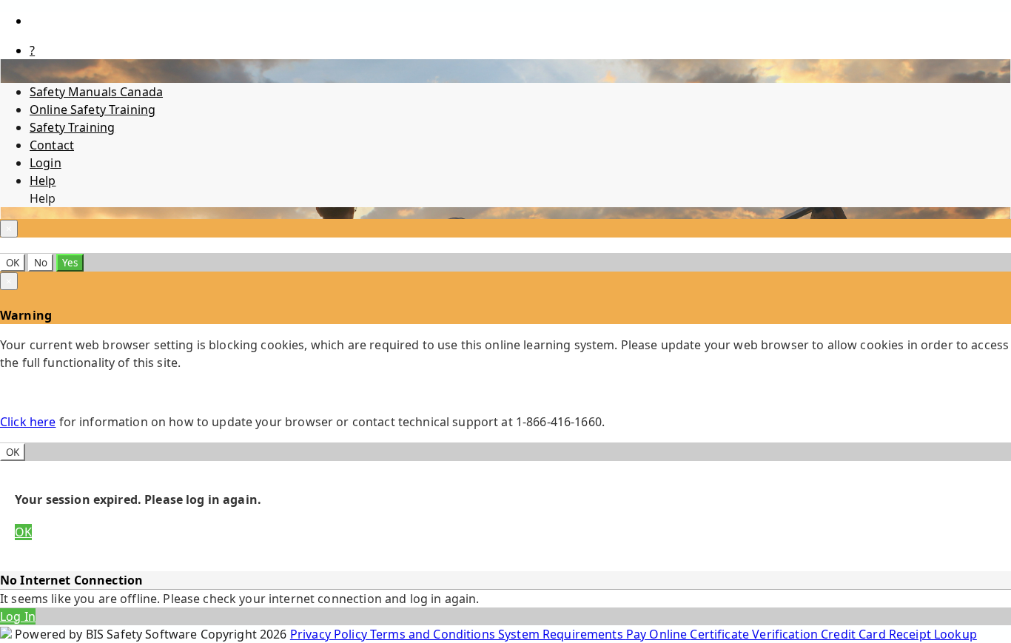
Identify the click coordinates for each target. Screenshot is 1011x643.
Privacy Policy (330, 634)
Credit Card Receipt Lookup (899, 634)
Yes (70, 262)
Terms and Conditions (434, 634)
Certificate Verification (755, 634)
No (40, 262)
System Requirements (562, 634)
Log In (18, 616)
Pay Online (658, 634)
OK (12, 262)
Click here (28, 422)
